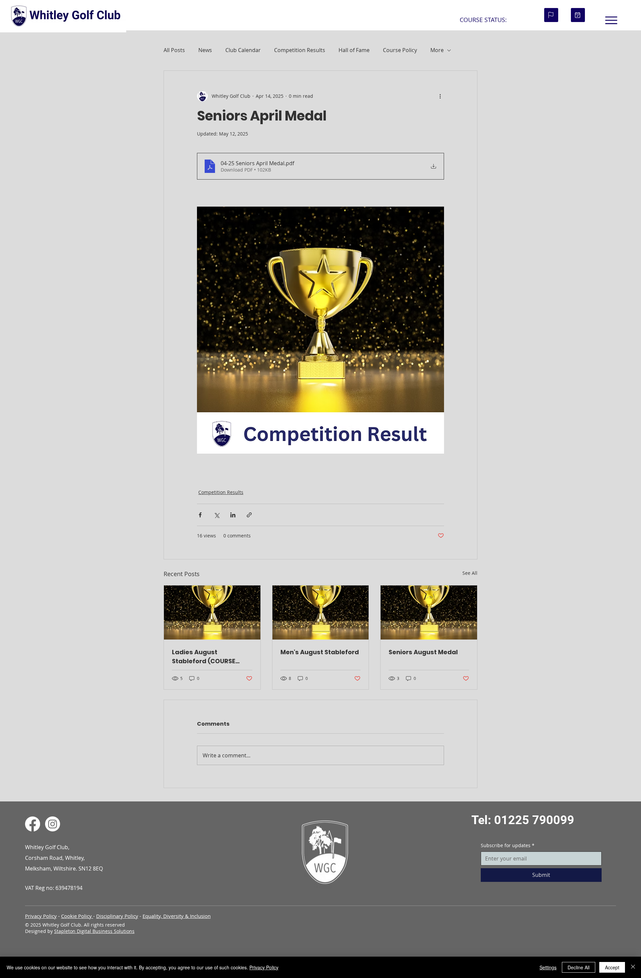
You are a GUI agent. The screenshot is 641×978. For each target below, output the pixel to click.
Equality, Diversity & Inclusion (177, 916)
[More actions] (440, 96)
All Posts (174, 50)
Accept (612, 967)
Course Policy (400, 50)
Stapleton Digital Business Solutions (94, 931)
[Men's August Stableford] (320, 612)
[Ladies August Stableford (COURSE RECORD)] (212, 612)
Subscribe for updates (508, 845)
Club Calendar (243, 50)
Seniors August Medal (423, 652)
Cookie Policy (77, 916)
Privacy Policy (41, 916)
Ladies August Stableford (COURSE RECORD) (203, 657)
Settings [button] (548, 967)
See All (469, 573)
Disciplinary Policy (117, 916)
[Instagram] (52, 823)
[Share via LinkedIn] (233, 515)
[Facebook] (32, 823)
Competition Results (299, 50)
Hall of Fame (354, 50)
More (437, 50)
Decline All (579, 967)
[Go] (551, 15)
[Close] (633, 967)
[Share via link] (249, 515)
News (205, 50)
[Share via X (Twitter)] (216, 515)
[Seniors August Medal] (429, 612)
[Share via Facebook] (200, 515)
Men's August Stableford (319, 652)
